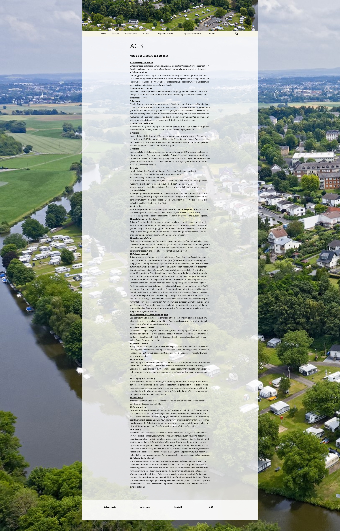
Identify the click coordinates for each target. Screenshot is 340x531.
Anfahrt (212, 33)
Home (103, 33)
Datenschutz (156, 525)
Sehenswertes (131, 33)
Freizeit (146, 33)
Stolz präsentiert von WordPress (176, 525)
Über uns (115, 33)
